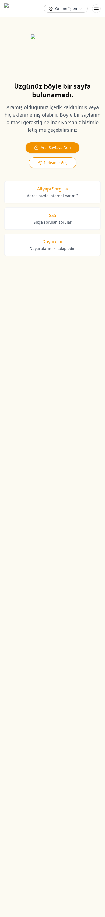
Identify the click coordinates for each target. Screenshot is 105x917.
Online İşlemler (69, 8)
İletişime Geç (56, 162)
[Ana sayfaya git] (18, 8)
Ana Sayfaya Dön (56, 147)
